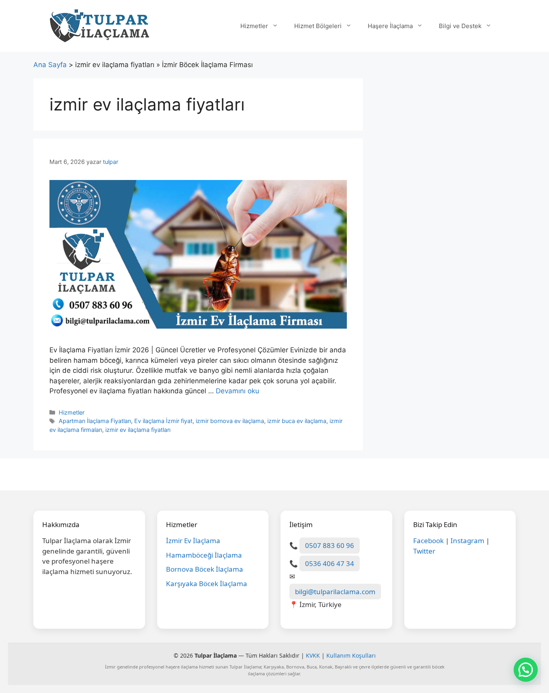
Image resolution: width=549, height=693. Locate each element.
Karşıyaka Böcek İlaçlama (206, 583)
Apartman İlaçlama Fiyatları (95, 420)
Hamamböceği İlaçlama (204, 555)
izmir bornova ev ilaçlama (230, 420)
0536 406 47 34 (329, 563)
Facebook (428, 540)
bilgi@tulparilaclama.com (335, 591)
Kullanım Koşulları (351, 655)
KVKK (313, 655)
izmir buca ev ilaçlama (296, 420)
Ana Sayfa (50, 65)
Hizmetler (254, 26)
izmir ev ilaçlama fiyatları (137, 429)
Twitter (424, 551)
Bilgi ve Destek (460, 26)
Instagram (467, 540)
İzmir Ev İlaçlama (193, 540)
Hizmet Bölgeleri (318, 26)
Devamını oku (237, 391)
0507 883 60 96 (329, 545)
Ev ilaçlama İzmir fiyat (163, 420)
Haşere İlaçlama (390, 26)
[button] (526, 670)
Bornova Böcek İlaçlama (204, 569)
